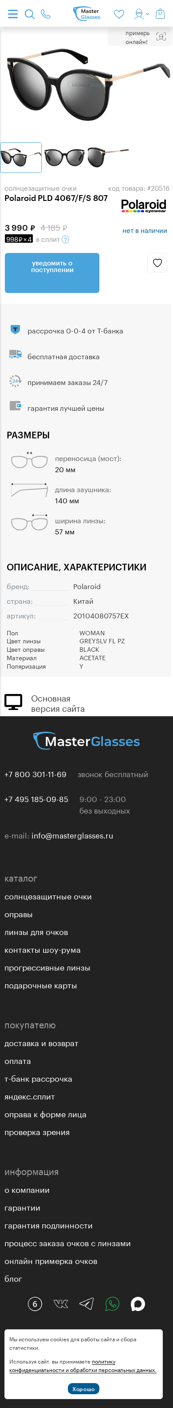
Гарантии (22, 1206)
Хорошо (83, 1389)
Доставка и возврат (41, 1041)
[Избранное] (120, 13)
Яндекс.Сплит (29, 1095)
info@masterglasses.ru (72, 834)
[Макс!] (138, 1304)
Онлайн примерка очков (50, 1259)
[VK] (61, 1304)
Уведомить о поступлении (52, 266)
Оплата (17, 1059)
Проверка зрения (37, 1130)
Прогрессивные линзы (47, 966)
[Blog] (35, 1304)
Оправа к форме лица (45, 1113)
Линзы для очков (36, 930)
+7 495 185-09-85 (36, 798)
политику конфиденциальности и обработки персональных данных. (83, 1364)
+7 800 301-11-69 (35, 773)
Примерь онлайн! (137, 36)
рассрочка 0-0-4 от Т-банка (75, 329)
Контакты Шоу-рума (42, 948)
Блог (13, 1277)
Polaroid (87, 585)
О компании (27, 1188)
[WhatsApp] (112, 1304)
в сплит (34, 238)
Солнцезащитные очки (48, 895)
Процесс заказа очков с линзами (67, 1242)
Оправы (18, 913)
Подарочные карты (40, 984)
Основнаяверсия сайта (58, 702)
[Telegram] (86, 1304)
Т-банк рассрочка (38, 1077)
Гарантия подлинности (48, 1224)
